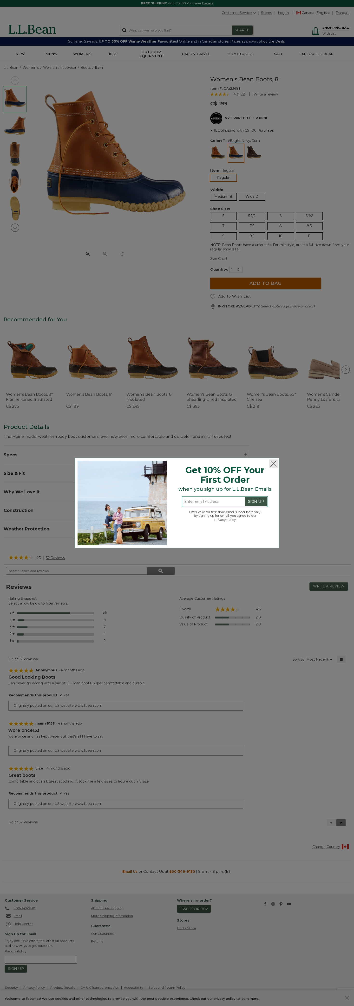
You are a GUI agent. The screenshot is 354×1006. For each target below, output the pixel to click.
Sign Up (256, 501)
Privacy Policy (225, 520)
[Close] (273, 463)
